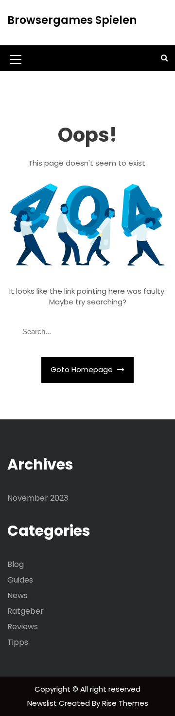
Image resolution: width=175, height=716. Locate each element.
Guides (20, 579)
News (17, 595)
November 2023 (37, 498)
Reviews (22, 626)
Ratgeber (25, 611)
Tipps (17, 642)
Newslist (43, 703)
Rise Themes (125, 703)
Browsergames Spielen (72, 20)
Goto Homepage (83, 369)
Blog (15, 564)
